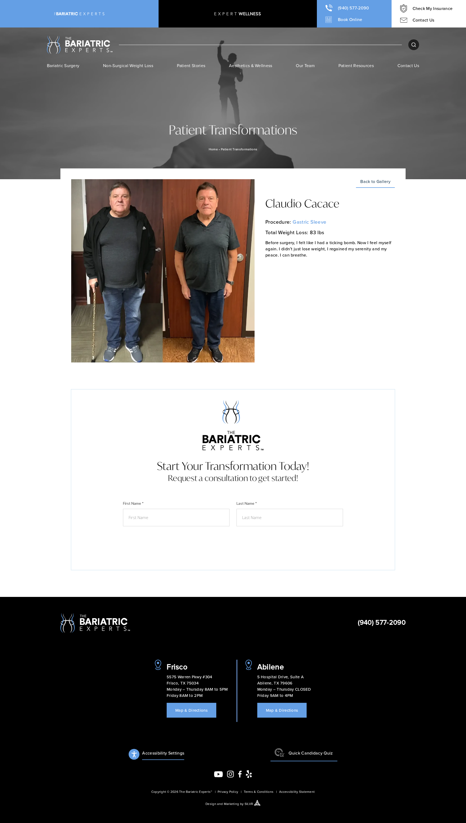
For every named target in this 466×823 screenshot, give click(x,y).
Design (210, 803)
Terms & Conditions (258, 791)
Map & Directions (191, 710)
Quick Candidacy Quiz (311, 753)
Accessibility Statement (297, 791)
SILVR (249, 803)
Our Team (305, 65)
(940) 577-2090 (382, 622)
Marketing (231, 803)
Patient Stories (191, 65)
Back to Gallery (375, 181)
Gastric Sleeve (309, 221)
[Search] (413, 44)
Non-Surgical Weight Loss (128, 65)
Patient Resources (356, 65)
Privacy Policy (228, 791)
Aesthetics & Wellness (250, 65)
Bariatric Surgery (63, 65)
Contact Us (408, 65)
